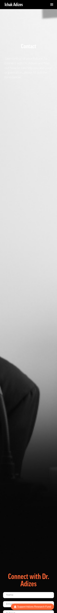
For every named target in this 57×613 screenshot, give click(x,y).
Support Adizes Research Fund (34, 606)
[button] (52, 5)
